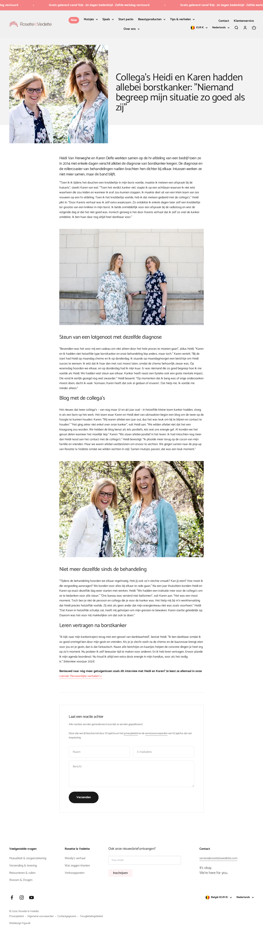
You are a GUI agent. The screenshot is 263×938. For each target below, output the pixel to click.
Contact (224, 20)
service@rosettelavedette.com (218, 858)
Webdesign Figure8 (19, 923)
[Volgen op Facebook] (11, 897)
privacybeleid (131, 733)
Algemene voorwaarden (40, 916)
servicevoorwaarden (156, 733)
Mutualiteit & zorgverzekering (27, 858)
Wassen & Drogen (20, 880)
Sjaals (106, 19)
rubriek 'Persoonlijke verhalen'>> (81, 676)
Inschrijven (120, 873)
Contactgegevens (66, 916)
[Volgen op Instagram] (21, 897)
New (74, 20)
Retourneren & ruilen (22, 872)
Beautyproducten (150, 19)
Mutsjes (89, 19)
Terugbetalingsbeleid (91, 916)
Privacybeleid (16, 916)
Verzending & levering (23, 865)
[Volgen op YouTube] (31, 897)
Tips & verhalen (180, 19)
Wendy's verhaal (75, 858)
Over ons (130, 28)
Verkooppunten (74, 872)
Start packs (125, 19)
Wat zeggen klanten (77, 865)
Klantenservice (244, 20)
